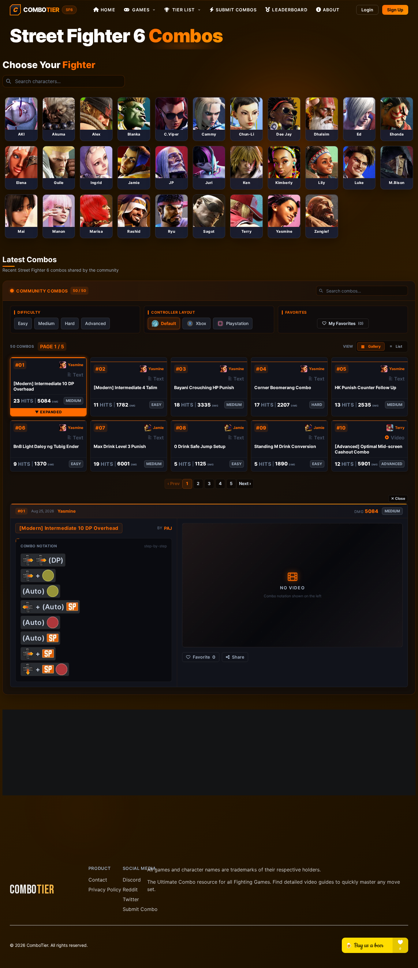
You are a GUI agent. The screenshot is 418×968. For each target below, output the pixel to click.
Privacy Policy (104, 889)
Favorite (204, 657)
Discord (132, 880)
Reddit (130, 889)
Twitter (131, 899)
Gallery (371, 346)
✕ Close (398, 498)
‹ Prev (173, 483)
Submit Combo (140, 909)
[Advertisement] (209, 752)
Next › (245, 483)
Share (238, 657)
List (396, 346)
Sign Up (395, 9)
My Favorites (346, 323)
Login (367, 9)
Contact (97, 880)
